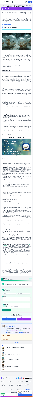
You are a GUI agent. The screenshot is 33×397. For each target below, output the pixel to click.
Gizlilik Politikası (11, 385)
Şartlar (23, 393)
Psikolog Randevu (3, 385)
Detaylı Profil (21, 332)
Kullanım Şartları (11, 384)
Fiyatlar (1, 389)
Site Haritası (10, 389)
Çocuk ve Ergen (19, 389)
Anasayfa (2, 5)
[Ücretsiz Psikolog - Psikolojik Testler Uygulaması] (16, 147)
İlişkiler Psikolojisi (19, 385)
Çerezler (21, 393)
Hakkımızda (2, 386)
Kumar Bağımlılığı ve (13, 203)
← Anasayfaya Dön (16, 342)
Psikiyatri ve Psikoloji (19, 386)
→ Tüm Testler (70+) (27, 389)
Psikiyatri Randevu (3, 384)
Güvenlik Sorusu (6, 304)
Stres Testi (26, 385)
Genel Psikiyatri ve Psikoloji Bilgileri (12, 5)
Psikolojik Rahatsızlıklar (20, 384)
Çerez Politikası (11, 386)
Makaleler (6, 5)
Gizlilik (18, 393)
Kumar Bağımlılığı (4, 130)
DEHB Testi (26, 386)
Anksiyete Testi (27, 384)
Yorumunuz (5, 296)
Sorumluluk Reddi (27, 332)
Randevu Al (9, 319)
